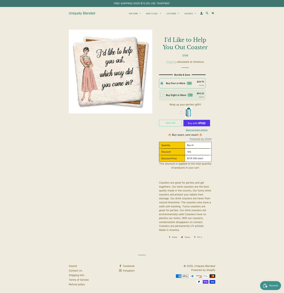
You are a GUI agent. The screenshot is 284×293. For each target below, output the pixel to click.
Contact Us (75, 270)
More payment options (197, 130)
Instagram (128, 270)
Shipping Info (76, 275)
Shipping (171, 61)
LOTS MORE (171, 13)
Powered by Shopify (203, 270)
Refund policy (77, 284)
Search (73, 266)
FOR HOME (133, 13)
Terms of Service (79, 279)
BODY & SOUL (152, 13)
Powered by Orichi (201, 139)
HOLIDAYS (188, 13)
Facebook (128, 266)
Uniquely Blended (82, 13)
